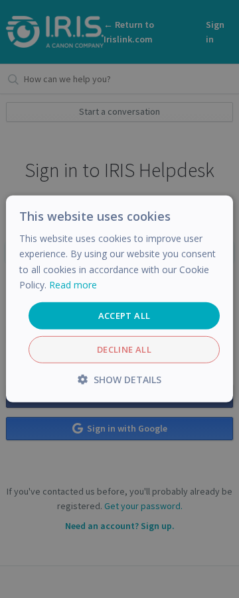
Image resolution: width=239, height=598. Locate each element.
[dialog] (119, 299)
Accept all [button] (124, 316)
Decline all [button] (124, 349)
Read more (73, 284)
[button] (119, 379)
